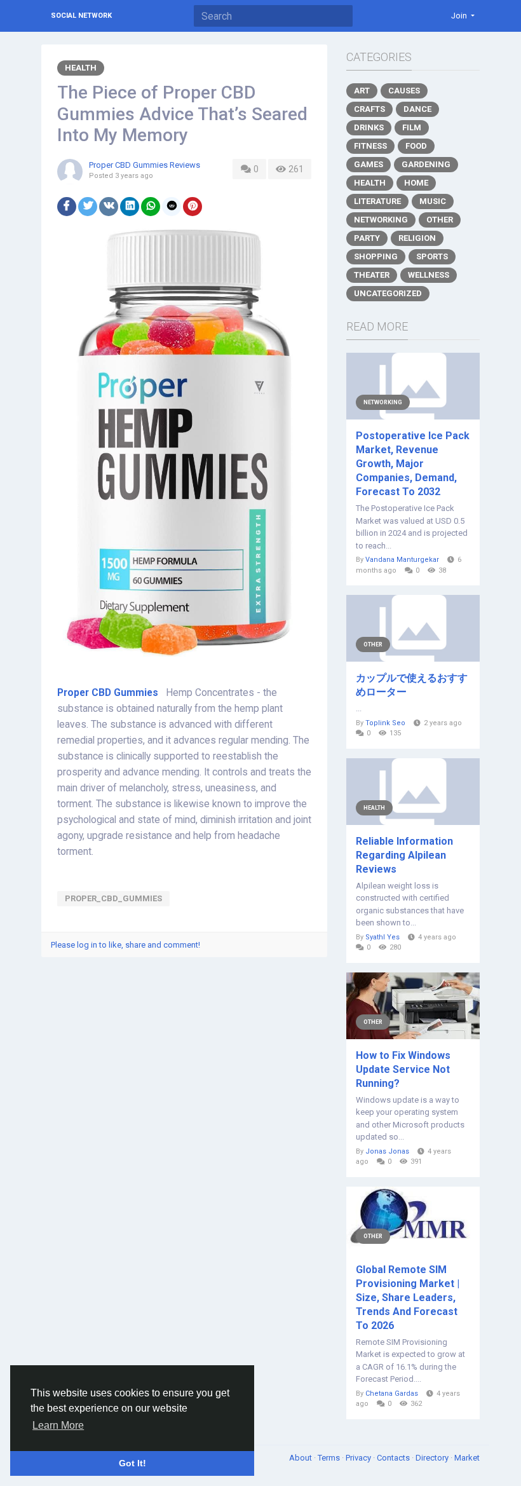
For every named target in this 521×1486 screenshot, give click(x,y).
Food (416, 146)
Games (368, 164)
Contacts (394, 1457)
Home (416, 182)
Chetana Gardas (391, 1393)
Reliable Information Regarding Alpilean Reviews (404, 855)
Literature (377, 201)
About (301, 1457)
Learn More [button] (58, 1425)
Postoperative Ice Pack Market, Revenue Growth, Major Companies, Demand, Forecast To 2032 (413, 464)
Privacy (359, 1457)
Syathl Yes (382, 937)
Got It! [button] (132, 1463)
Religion (417, 238)
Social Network (81, 15)
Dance (417, 109)
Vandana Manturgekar (402, 560)
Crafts (369, 109)
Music (432, 201)
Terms (330, 1457)
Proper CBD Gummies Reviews (144, 165)
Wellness (428, 275)
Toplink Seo (385, 723)
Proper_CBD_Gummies (113, 898)
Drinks (369, 127)
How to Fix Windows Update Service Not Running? (403, 1069)
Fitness (370, 146)
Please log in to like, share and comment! (125, 945)
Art (362, 90)
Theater (371, 275)
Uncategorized (388, 293)
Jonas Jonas (387, 1151)
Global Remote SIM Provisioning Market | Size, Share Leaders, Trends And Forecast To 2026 (407, 1298)
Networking (381, 219)
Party (367, 238)
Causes (404, 90)
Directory (433, 1457)
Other (439, 219)
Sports (432, 256)
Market (467, 1457)
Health (81, 67)
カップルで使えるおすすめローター (412, 685)
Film (411, 127)
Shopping (376, 256)
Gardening (426, 164)
